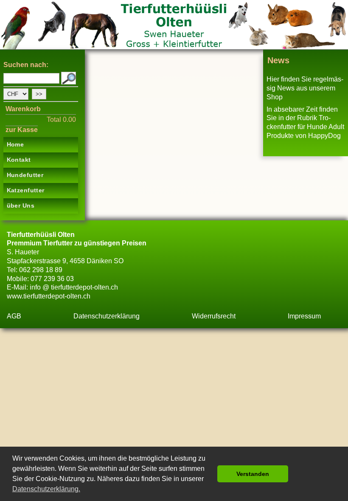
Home (15, 144)
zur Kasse (22, 129)
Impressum (304, 316)
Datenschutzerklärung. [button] (46, 489)
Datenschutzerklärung (106, 316)
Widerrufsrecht (214, 316)
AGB (14, 316)
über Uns (20, 205)
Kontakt (19, 159)
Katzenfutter (26, 190)
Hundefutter (25, 175)
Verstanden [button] (252, 473)
